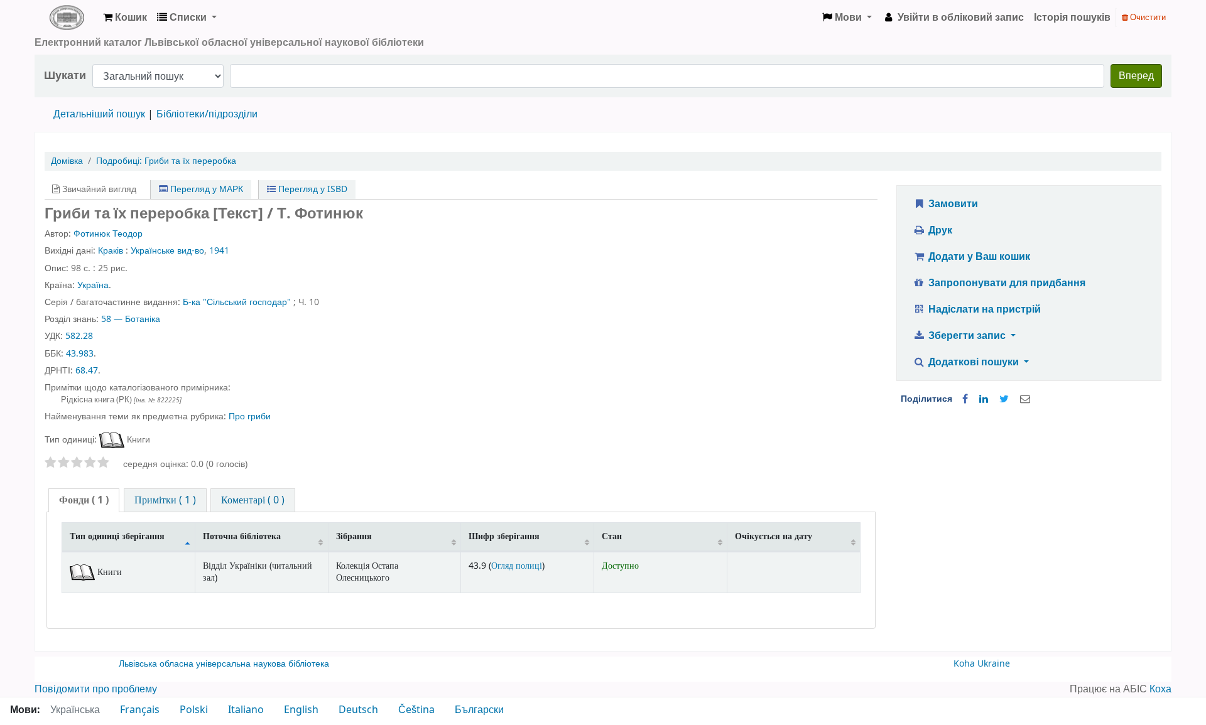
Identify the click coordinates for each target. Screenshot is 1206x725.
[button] (125, 17)
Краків (110, 250)
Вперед (1136, 75)
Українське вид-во (167, 250)
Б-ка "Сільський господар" (237, 302)
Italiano (246, 709)
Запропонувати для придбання (1005, 283)
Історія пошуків (1072, 17)
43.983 (80, 353)
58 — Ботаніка (130, 319)
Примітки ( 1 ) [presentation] (165, 500)
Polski (194, 709)
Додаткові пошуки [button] (973, 362)
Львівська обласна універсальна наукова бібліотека (224, 663)
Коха (1160, 689)
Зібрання (354, 536)
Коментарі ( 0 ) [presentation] (253, 500)
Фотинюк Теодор (108, 233)
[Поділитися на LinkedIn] (984, 399)
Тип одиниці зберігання (117, 536)
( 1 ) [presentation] (84, 500)
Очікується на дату (773, 536)
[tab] (83, 500)
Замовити (952, 204)
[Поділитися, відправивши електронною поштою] (1025, 399)
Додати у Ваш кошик (978, 256)
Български (479, 709)
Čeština (416, 709)
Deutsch (358, 709)
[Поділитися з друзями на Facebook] (965, 399)
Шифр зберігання (504, 536)
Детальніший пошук (99, 114)
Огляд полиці (516, 565)
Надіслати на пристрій (983, 309)
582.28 (79, 336)
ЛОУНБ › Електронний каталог (66, 17)
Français (140, 709)
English (301, 709)
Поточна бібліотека (242, 536)
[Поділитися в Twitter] (1004, 399)
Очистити (1147, 17)
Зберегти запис (967, 335)
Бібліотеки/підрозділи (207, 114)
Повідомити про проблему (96, 689)
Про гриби (250, 416)
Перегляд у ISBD (311, 189)
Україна (93, 285)
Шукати (65, 75)
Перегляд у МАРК (205, 189)
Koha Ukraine (981, 663)
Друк (939, 230)
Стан (612, 536)
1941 (219, 250)
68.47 (86, 370)
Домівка (67, 161)
